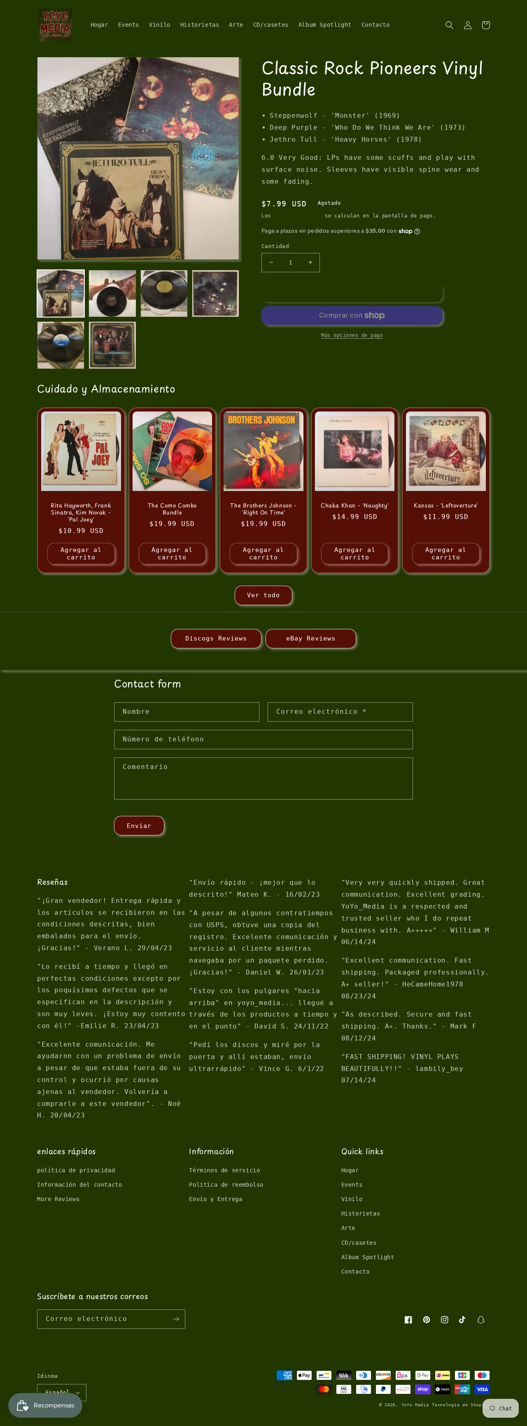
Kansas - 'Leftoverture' (446, 505)
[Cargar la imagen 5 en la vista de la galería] (60, 345)
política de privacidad (76, 1170)
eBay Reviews (311, 638)
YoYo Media (415, 1405)
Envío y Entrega (215, 1199)
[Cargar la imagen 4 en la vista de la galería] (215, 293)
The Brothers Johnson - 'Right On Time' (263, 509)
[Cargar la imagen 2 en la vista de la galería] (112, 293)
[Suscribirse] (176, 1319)
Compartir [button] (287, 354)
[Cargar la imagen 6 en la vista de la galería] (112, 345)
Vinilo (352, 1199)
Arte (348, 1228)
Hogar (350, 1170)
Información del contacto (79, 1184)
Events (352, 1184)
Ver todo (263, 595)
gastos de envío (298, 216)
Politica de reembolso (226, 1184)
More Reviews (58, 1199)
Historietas (360, 1213)
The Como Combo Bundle (172, 509)
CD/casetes (359, 1242)
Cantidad (275, 246)
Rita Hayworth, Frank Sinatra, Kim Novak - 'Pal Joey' (81, 512)
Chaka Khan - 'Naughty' (355, 505)
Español (58, 1392)
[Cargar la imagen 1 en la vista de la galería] (60, 293)
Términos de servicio (224, 1170)
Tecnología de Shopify (461, 1405)
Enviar (139, 826)
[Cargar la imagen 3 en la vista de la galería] (164, 293)
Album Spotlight (367, 1257)
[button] (450, 25)
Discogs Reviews (216, 638)
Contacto (355, 1271)
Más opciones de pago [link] (352, 335)
